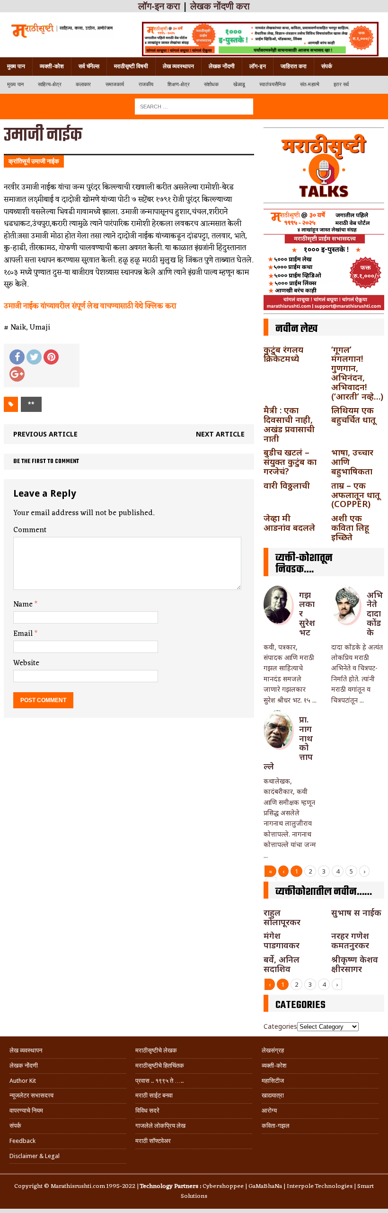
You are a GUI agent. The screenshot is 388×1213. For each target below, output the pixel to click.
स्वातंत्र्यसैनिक (272, 84)
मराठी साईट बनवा (154, 1095)
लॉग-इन (257, 66)
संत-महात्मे (309, 84)
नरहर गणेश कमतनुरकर (350, 940)
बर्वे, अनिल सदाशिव (282, 964)
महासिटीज (273, 1080)
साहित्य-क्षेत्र (50, 84)
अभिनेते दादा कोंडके (375, 613)
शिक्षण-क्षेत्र (178, 84)
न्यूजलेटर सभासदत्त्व (31, 1095)
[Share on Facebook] (17, 357)
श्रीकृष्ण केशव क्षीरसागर (354, 964)
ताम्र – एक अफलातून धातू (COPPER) (355, 495)
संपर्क (326, 66)
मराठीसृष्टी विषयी (131, 66)
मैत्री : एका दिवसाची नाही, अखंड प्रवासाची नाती (289, 424)
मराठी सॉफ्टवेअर (153, 1140)
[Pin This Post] (51, 357)
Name (24, 604)
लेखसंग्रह (273, 1050)
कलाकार (83, 84)
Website (26, 663)
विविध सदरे (147, 1110)
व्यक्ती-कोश (52, 66)
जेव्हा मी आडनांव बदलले (289, 522)
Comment (29, 530)
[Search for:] (194, 105)
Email (24, 634)
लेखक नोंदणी (222, 66)
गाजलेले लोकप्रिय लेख (160, 1125)
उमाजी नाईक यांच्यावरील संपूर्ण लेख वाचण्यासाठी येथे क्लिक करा (90, 306)
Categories (280, 1026)
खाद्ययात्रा (273, 1095)
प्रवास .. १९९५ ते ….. (159, 1080)
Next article (220, 433)
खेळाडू (239, 84)
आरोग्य (269, 1110)
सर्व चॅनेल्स (89, 66)
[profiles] (61, 30)
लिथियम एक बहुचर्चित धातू (353, 414)
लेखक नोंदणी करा (220, 6)
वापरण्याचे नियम (26, 1110)
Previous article (45, 433)
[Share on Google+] (17, 374)
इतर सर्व (341, 84)
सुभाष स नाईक (356, 912)
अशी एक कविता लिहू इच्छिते (350, 527)
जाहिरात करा (294, 66)
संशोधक (211, 84)
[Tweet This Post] (34, 357)
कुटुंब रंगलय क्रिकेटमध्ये (283, 354)
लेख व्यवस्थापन (178, 66)
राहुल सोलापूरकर (282, 917)
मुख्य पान (16, 66)
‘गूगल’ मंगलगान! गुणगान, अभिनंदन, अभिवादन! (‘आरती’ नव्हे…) (357, 373)
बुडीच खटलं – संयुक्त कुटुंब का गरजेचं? (290, 461)
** (31, 404)
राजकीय (146, 84)
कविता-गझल (276, 1125)
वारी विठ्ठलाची (287, 485)
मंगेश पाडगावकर (282, 940)
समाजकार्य (115, 84)
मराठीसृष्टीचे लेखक (156, 1050)
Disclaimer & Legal (34, 1155)
